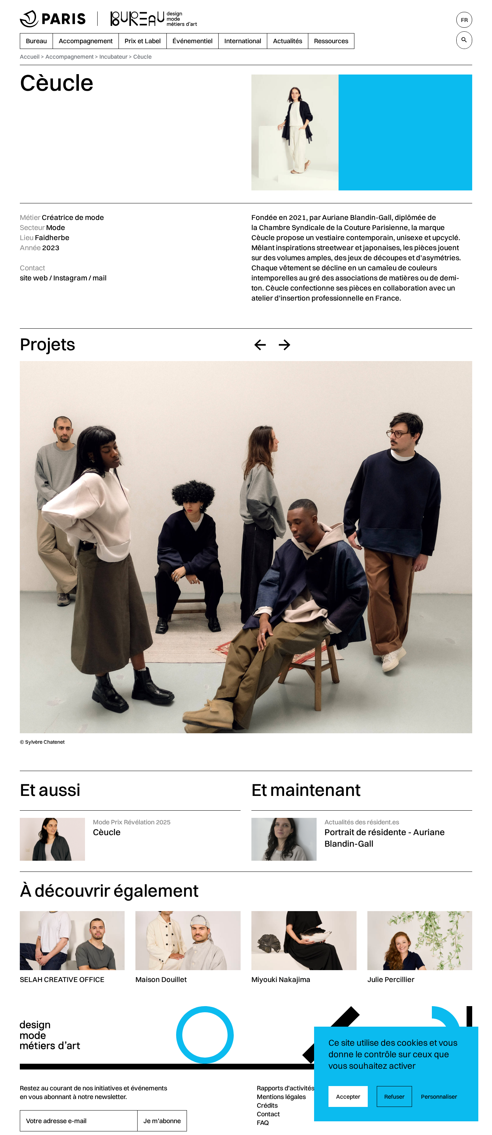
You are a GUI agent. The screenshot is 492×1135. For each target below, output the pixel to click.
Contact (268, 1114)
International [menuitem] (242, 41)
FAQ (263, 1122)
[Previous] (260, 344)
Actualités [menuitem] (287, 41)
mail (100, 277)
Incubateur (113, 56)
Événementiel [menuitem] (193, 41)
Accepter (348, 1096)
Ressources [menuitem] (331, 41)
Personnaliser (439, 1096)
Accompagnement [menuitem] (86, 41)
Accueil (30, 56)
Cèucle (142, 56)
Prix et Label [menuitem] (143, 41)
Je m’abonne (162, 1121)
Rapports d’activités (285, 1088)
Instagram (70, 277)
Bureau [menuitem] (36, 41)
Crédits (267, 1105)
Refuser (394, 1096)
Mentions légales (281, 1097)
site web (34, 277)
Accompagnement (69, 56)
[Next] (284, 344)
